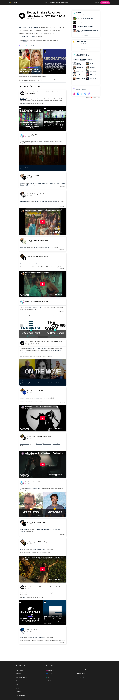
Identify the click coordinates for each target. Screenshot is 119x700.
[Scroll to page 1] (38, 337)
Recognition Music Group (28, 27)
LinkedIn (50, 674)
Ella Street (56, 183)
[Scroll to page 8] (45, 337)
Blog (17, 681)
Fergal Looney (47, 444)
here (25, 41)
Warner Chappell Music (38, 549)
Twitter (50, 681)
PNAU (21, 637)
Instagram (51, 670)
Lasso (21, 263)
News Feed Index (20, 695)
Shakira (22, 36)
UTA (61, 201)
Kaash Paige (23, 398)
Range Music (45, 247)
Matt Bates (39, 444)
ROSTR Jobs (19, 670)
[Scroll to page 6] (43, 337)
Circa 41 (41, 637)
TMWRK (22, 531)
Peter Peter (23, 247)
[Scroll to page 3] (40, 337)
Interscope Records (35, 263)
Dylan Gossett (24, 529)
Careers (18, 688)
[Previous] (21, 325)
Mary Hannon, (34, 183)
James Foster (33, 637)
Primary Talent (56, 444)
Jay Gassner (54, 201)
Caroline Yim (38, 201)
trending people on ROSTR (34, 488)
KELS (21, 183)
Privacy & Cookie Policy (82, 670)
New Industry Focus (21, 677)
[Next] (64, 325)
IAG (44, 398)
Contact (18, 691)
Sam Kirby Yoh (46, 201)
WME (27, 185)
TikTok (49, 677)
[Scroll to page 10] (47, 337)
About (17, 684)
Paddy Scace (47, 529)
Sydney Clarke (56, 529)
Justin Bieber (31, 36)
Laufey (22, 549)
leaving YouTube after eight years (37, 348)
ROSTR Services (20, 674)
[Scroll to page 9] (46, 337)
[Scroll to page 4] (41, 337)
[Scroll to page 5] (42, 337)
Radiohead (23, 99)
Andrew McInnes (39, 529)
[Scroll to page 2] (39, 337)
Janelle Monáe (24, 201)
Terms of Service (81, 673)
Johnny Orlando (24, 444)
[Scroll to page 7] (44, 337)
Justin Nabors (49, 183)
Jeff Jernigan (37, 247)
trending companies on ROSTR (35, 307)
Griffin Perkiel (37, 398)
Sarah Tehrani (41, 183)
